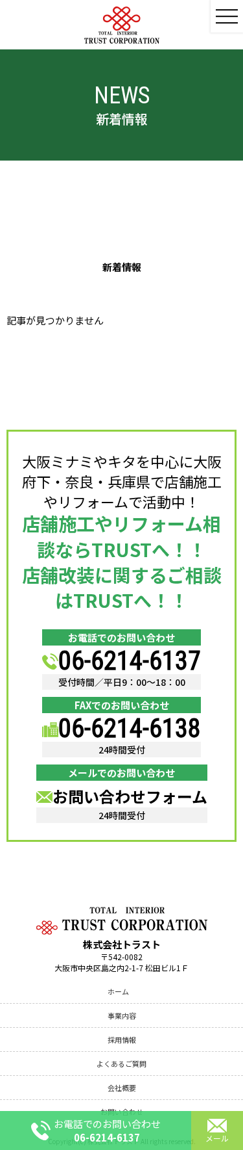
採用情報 (122, 1039)
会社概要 (122, 1087)
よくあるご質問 (121, 1063)
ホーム (118, 991)
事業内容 (122, 1015)
